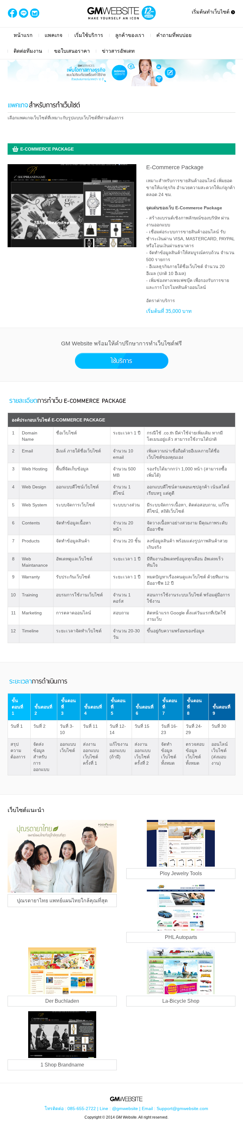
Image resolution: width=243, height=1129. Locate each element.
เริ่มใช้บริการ (88, 35)
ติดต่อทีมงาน (28, 51)
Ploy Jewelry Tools (181, 873)
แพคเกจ (53, 35)
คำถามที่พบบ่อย (173, 35)
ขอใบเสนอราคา (72, 51)
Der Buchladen (62, 1001)
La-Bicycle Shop (180, 1001)
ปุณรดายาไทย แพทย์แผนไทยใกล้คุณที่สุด (62, 900)
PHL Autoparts (181, 937)
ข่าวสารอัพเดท (118, 51)
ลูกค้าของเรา (129, 35)
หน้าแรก (23, 35)
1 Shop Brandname (62, 1064)
